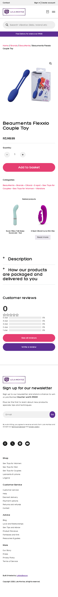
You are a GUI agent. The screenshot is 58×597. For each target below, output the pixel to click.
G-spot (37, 185)
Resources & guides (11, 538)
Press (5, 554)
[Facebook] (20, 443)
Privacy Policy (9, 558)
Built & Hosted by (15, 576)
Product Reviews (10, 531)
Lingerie (6, 478)
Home (6, 45)
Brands (14, 45)
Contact (6, 508)
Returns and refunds (12, 504)
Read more (42, 237)
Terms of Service (10, 561)
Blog (5, 520)
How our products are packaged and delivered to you (25, 274)
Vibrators (40, 188)
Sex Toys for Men (10, 467)
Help (5, 494)
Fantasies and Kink (11, 535)
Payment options (10, 501)
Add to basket (29, 167)
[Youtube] (27, 443)
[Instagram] (5, 443)
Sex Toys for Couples (12, 471)
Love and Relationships (13, 524)
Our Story (7, 550)
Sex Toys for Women (23, 188)
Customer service (11, 490)
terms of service (18, 427)
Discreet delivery (10, 497)
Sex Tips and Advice (11, 527)
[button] (53, 11)
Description (20, 259)
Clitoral (28, 185)
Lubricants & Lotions (11, 474)
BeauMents (24, 45)
